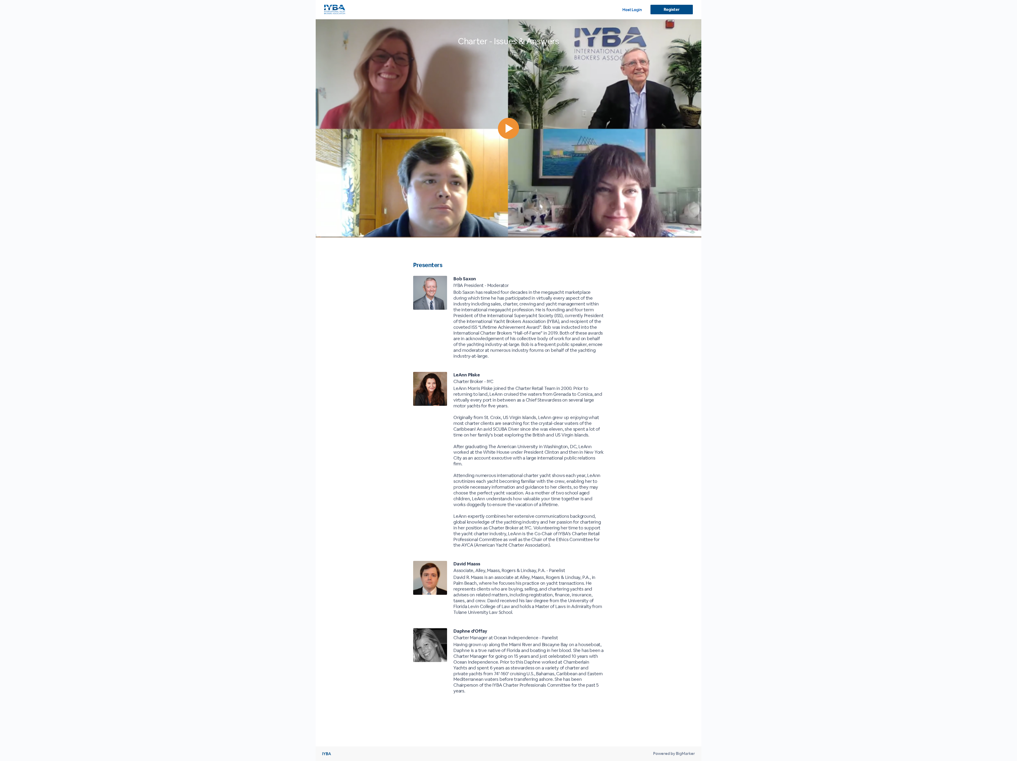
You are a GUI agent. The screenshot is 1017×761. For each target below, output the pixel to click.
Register (671, 9)
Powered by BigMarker (674, 753)
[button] (508, 128)
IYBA (326, 753)
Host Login (632, 9)
